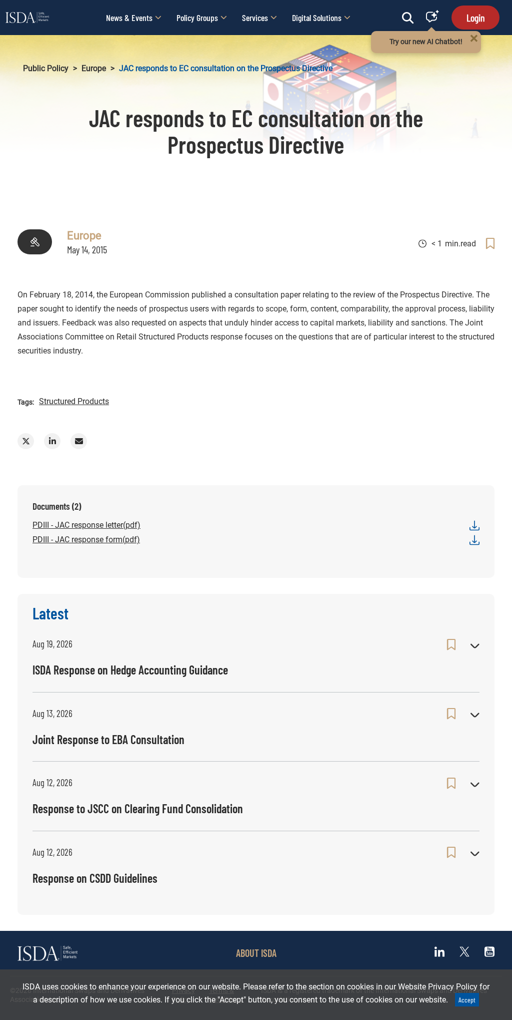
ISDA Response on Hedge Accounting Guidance (130, 669)
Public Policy (45, 68)
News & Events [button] (129, 17)
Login (475, 18)
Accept (467, 999)
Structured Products (74, 401)
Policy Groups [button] (197, 17)
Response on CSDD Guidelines (95, 878)
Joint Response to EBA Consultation (108, 739)
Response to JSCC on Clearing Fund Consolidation (137, 808)
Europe (94, 68)
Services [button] (255, 17)
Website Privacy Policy (438, 986)
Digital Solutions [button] (317, 17)
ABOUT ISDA (256, 953)
